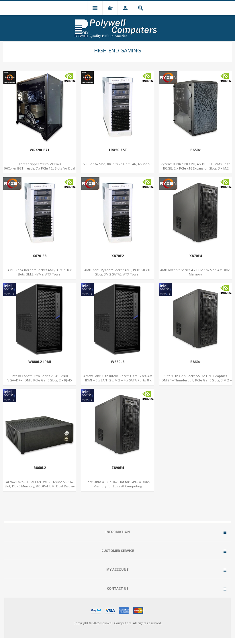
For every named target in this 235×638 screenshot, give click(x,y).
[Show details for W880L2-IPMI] (39, 319)
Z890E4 (117, 468)
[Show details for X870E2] (117, 213)
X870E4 (195, 256)
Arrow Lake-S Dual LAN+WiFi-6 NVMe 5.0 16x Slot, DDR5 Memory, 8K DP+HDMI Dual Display (40, 484)
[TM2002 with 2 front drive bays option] (195, 213)
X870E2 (117, 256)
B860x (195, 362)
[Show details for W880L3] (117, 319)
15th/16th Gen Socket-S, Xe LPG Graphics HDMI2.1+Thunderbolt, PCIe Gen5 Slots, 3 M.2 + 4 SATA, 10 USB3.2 (195, 380)
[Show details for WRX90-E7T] (39, 107)
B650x (195, 150)
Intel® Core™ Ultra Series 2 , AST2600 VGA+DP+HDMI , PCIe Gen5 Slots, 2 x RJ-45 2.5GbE (39, 380)
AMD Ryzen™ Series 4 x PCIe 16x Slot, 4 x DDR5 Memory (195, 272)
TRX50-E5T (117, 150)
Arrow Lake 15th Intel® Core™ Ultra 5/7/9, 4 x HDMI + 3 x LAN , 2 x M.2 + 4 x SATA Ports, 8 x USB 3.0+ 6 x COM (117, 380)
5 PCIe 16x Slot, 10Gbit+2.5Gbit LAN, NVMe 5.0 (117, 164)
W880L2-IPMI (39, 362)
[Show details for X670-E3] (39, 213)
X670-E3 (39, 256)
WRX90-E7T (40, 150)
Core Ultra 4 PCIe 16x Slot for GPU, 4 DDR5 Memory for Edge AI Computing (117, 484)
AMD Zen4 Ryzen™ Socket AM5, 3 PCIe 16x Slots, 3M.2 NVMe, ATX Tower (39, 272)
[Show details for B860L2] (39, 425)
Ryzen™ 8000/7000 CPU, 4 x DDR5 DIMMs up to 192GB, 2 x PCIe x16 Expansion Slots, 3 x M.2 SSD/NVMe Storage (195, 168)
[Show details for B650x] (195, 107)
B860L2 (40, 468)
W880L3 (117, 362)
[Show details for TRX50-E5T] (117, 107)
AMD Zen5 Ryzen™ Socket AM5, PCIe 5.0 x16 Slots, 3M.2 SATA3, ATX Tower (117, 272)
